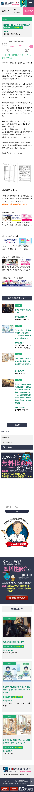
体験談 (18, 305)
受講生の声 (5, 11)
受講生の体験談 (28, 11)
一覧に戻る (17, 425)
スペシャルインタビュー (17, 11)
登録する (17, 511)
